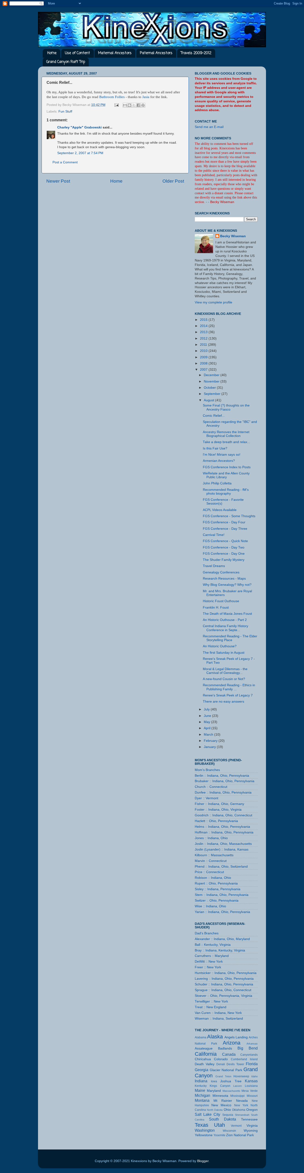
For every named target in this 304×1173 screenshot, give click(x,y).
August (209, 400)
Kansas (251, 1081)
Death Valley (204, 1064)
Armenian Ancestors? (219, 461)
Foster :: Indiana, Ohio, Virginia (218, 809)
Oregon (252, 1110)
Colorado (221, 1059)
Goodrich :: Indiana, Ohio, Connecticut (223, 815)
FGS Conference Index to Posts (227, 467)
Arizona (231, 1043)
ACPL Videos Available (220, 510)
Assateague (204, 1048)
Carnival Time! (213, 535)
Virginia (252, 1125)
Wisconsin (229, 1130)
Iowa (214, 1081)
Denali (220, 1064)
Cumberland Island (244, 1059)
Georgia (201, 1070)
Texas (201, 1125)
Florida (252, 1064)
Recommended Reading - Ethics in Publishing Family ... (229, 687)
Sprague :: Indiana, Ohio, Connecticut (223, 990)
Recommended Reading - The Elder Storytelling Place (230, 638)
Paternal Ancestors (156, 53)
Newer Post (58, 181)
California (206, 1054)
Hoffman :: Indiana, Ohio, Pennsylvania (224, 832)
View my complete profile (213, 302)
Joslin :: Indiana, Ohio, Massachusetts (223, 844)
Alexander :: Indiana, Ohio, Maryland (222, 939)
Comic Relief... (214, 415)
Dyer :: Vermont (206, 798)
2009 (204, 357)
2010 (204, 351)
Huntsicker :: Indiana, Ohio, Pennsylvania (225, 973)
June (208, 716)
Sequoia (227, 1114)
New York (241, 1105)
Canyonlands (249, 1054)
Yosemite (219, 1135)
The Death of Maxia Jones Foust (227, 613)
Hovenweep (241, 1076)
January (210, 747)
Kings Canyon (220, 1086)
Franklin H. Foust (216, 607)
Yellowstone (204, 1135)
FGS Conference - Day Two (223, 547)
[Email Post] (116, 105)
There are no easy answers (223, 701)
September (212, 394)
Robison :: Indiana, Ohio (213, 878)
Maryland (214, 1091)
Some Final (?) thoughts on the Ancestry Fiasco (226, 407)
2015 (204, 320)
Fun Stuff (65, 111)
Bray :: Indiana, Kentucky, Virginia (220, 950)
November (212, 381)
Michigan (202, 1095)
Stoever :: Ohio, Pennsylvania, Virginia (223, 996)
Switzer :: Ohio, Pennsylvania (216, 900)
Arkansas (252, 1043)
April (207, 728)
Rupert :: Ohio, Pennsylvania (216, 883)
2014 (204, 326)
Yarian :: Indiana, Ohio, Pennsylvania (222, 912)
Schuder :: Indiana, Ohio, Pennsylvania (224, 984)
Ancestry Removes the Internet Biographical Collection (226, 434)
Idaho (254, 1076)
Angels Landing (236, 1037)
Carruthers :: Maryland (212, 956)
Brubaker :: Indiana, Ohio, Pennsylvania (224, 781)
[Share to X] (134, 105)
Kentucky (201, 1086)
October (210, 387)
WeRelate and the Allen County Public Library (226, 475)
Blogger (203, 1161)
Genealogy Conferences (221, 572)
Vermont (236, 1125)
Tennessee (249, 1119)
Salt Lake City (207, 1114)
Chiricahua (203, 1059)
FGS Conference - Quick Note (225, 541)
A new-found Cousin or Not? (224, 679)
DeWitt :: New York (209, 961)
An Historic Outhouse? (220, 646)
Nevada (242, 1100)
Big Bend (248, 1048)
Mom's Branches (207, 770)
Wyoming (251, 1130)
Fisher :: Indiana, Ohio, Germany (219, 804)
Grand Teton (223, 1076)
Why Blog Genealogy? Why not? (227, 584)
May (207, 722)
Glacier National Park (226, 1070)
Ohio (227, 1110)
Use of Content (77, 53)
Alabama (200, 1037)
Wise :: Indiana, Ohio (210, 906)
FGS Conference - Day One (224, 553)
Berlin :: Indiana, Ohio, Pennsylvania (222, 775)
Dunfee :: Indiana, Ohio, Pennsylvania (223, 792)
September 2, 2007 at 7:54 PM (80, 153)
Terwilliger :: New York (211, 1001)
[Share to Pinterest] (143, 105)
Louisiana (251, 1086)
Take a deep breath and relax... (226, 442)
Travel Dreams (214, 566)
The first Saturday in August (223, 652)
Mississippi (237, 1095)
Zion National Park (240, 1135)
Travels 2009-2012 (196, 53)
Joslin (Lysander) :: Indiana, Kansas (221, 849)
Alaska (215, 1037)
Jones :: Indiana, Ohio (211, 838)
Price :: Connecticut (209, 872)
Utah (219, 1125)
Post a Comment (65, 162)
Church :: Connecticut (211, 787)
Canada (229, 1054)
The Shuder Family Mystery (223, 560)
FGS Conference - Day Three (225, 528)
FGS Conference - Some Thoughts (229, 516)
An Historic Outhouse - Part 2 (225, 620)
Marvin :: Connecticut (211, 861)
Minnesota (220, 1095)
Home (52, 53)
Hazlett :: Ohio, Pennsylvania (216, 821)
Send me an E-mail (209, 127)
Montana (202, 1100)
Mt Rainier (223, 1100)
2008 (204, 363)
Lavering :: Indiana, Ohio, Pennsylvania (224, 978)
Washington (205, 1130)
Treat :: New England (210, 1007)
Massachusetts (231, 1090)
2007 (204, 369)
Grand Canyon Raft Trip (65, 62)
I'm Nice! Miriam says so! (221, 454)
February (211, 741)
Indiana (201, 1081)
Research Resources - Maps (224, 578)
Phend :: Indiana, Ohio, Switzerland (221, 866)
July (207, 709)
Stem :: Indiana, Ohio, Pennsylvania (221, 895)
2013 (204, 332)
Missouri (252, 1095)
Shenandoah (242, 1114)
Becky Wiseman (233, 236)
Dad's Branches (206, 933)
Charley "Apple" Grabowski (79, 127)
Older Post (173, 181)
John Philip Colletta (217, 483)
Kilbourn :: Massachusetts (214, 855)
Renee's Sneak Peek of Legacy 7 (228, 695)
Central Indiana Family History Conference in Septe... (225, 628)
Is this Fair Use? (215, 448)
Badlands (225, 1048)
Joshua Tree (231, 1081)
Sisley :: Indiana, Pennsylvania (217, 889)
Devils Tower (235, 1064)
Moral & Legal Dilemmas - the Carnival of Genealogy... (225, 671)
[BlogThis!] (129, 105)
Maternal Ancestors (115, 53)
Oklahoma (238, 1110)
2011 (204, 344)
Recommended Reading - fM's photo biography (226, 491)
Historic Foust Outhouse (221, 601)
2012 (204, 338)
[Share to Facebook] (138, 105)
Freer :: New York (208, 967)
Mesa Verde (250, 1091)
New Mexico (221, 1105)
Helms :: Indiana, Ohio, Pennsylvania (222, 826)
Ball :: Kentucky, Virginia (213, 944)
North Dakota (215, 1109)
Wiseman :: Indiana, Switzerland (219, 1018)
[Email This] (125, 105)
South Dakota (222, 1119)
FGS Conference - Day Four (224, 522)
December (212, 375)
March (209, 734)
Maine (200, 1090)
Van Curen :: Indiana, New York (218, 1013)
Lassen (237, 1085)
